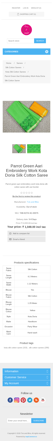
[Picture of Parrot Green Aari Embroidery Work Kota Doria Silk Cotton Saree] (19, 149)
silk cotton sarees (36, 348)
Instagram (16, 400)
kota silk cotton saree (13, 348)
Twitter (29, 400)
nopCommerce (31, 437)
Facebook (10, 400)
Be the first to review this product (27, 196)
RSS (36, 400)
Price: (18, 223)
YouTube (42, 400)
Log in (25, 8)
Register (16, 8)
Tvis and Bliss (33, 202)
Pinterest (23, 400)
